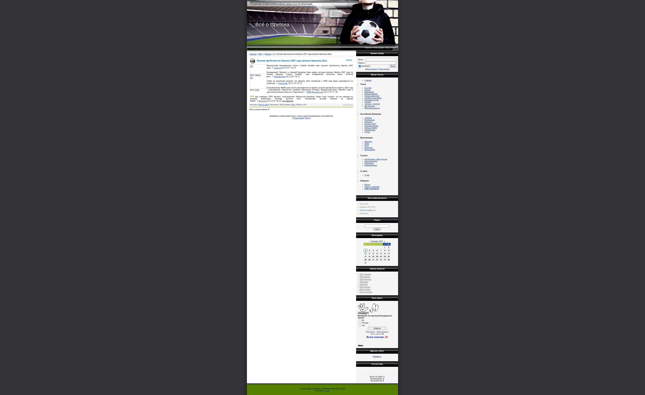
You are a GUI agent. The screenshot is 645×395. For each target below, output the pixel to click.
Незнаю (365, 323)
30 (389, 260)
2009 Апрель (364, 287)
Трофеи (367, 102)
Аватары (368, 142)
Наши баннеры (370, 161)
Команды (368, 122)
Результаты (371, 332)
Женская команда (372, 108)
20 (377, 256)
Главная (368, 48)
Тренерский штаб (371, 96)
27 (377, 260)
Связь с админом (371, 187)
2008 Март (363, 282)
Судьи (367, 132)
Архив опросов (382, 332)
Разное (363, 213)
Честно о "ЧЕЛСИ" (372, 104)
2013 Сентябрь (365, 292)
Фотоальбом (369, 150)
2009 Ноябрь (364, 289)
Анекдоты (368, 148)
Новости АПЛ (365, 207)
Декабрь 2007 (377, 241)
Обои (366, 144)
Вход (387, 48)
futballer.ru (377, 356)
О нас (367, 175)
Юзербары (369, 163)
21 (381, 256)
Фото (366, 146)
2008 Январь (364, 277)
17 (365, 256)
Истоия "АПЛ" (370, 124)
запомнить (365, 66)
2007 (260, 54)
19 (373, 256)
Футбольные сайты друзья (375, 159)
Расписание (369, 120)
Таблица (368, 118)
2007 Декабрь (365, 274)
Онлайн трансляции (372, 98)
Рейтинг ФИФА (370, 128)
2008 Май (363, 284)
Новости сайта (263, 105)
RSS (393, 48)
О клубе (367, 88)
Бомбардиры (369, 130)
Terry (293, 105)
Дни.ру (258, 75)
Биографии (369, 92)
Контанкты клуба (371, 100)
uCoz (327, 391)
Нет (363, 325)
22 (385, 256)
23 (389, 256)
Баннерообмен (370, 165)
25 (369, 260)
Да (363, 320)
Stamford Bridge (371, 94)
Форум (367, 185)
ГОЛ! (257, 90)
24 (365, 260)
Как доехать (369, 106)
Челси (362, 204)
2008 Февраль (365, 279)
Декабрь (267, 54)
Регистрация (378, 48)
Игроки (367, 90)
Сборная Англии (371, 126)
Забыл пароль (371, 69)
